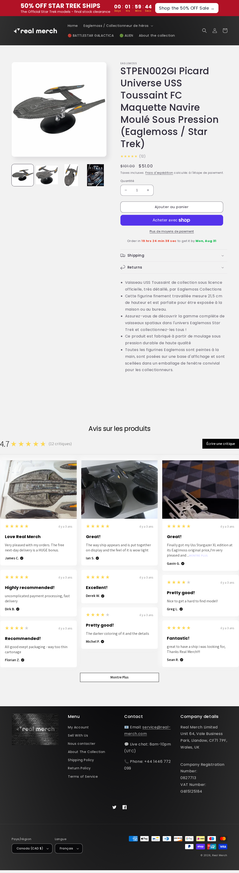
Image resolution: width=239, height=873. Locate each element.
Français (66, 848)
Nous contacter (81, 743)
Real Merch (219, 855)
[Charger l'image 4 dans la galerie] (95, 175)
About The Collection (86, 751)
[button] (118, 26)
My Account (78, 727)
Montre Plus (198, 555)
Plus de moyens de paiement (172, 231)
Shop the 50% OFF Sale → (187, 8)
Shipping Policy (81, 760)
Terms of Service (83, 776)
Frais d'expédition (159, 173)
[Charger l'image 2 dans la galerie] (47, 175)
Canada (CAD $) (30, 848)
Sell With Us (78, 735)
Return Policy (79, 768)
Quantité (127, 181)
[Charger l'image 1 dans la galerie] (23, 175)
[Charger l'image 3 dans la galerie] (71, 175)
